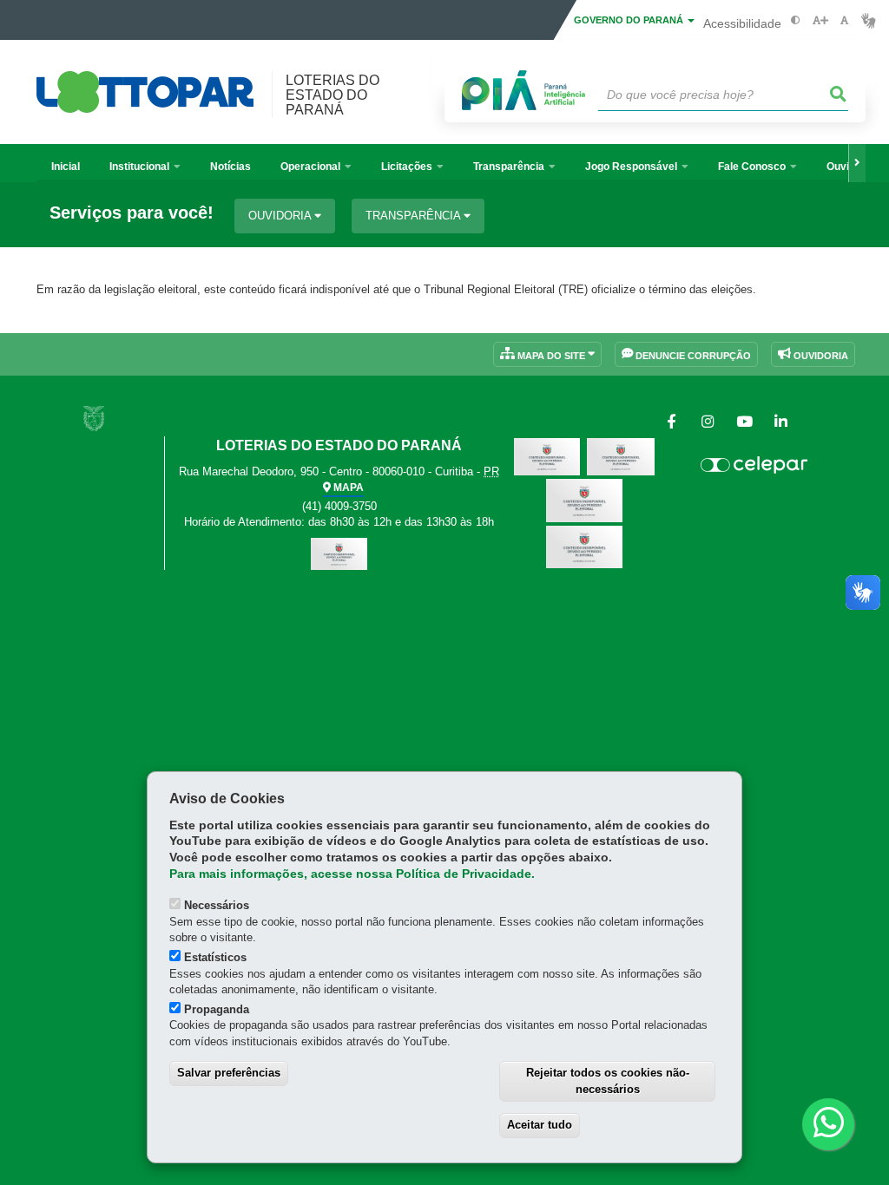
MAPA (347, 487)
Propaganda (216, 1009)
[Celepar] (754, 465)
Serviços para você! (131, 213)
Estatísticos (215, 957)
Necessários (216, 905)
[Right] (857, 163)
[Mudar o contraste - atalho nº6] (796, 20)
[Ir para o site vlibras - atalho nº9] (869, 20)
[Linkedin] (780, 422)
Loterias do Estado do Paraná (332, 95)
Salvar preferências (228, 1072)
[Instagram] (707, 422)
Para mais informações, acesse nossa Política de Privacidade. (352, 874)
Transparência (414, 215)
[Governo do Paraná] (93, 418)
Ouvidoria (281, 215)
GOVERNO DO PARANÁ (630, 20)
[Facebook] (671, 422)
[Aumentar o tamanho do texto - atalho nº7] (820, 20)
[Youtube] (744, 422)
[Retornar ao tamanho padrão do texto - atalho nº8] (844, 20)
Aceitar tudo (539, 1124)
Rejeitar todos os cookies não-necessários (607, 1081)
